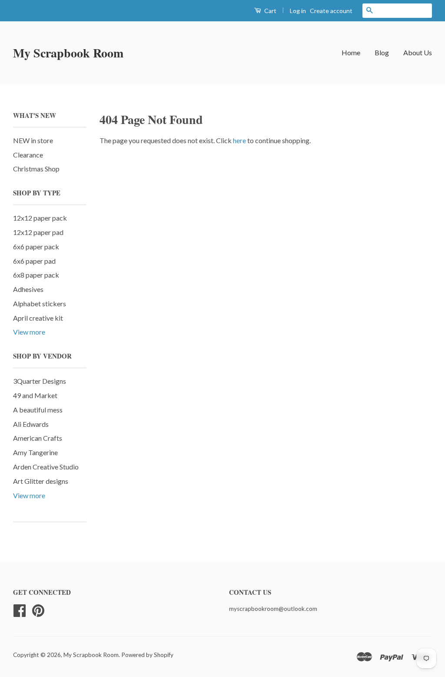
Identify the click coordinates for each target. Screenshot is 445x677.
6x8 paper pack (36, 275)
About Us (417, 52)
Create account (331, 10)
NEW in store (33, 140)
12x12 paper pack (40, 218)
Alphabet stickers (39, 303)
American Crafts (37, 438)
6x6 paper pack (36, 246)
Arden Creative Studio (46, 467)
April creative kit (38, 318)
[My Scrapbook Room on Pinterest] (38, 609)
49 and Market (35, 395)
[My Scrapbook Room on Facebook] (19, 609)
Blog (382, 52)
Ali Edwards (31, 424)
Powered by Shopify (147, 654)
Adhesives (28, 289)
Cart (269, 10)
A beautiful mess (38, 410)
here (239, 140)
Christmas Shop (36, 168)
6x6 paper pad (34, 261)
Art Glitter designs (40, 481)
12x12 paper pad (38, 232)
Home (351, 52)
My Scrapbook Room (68, 52)
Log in (298, 10)
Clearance (28, 155)
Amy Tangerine (35, 452)
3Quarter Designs (39, 381)
